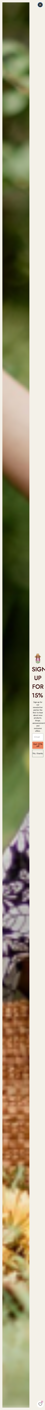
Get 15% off (37, 745)
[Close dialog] (40, 4)
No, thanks (38, 753)
